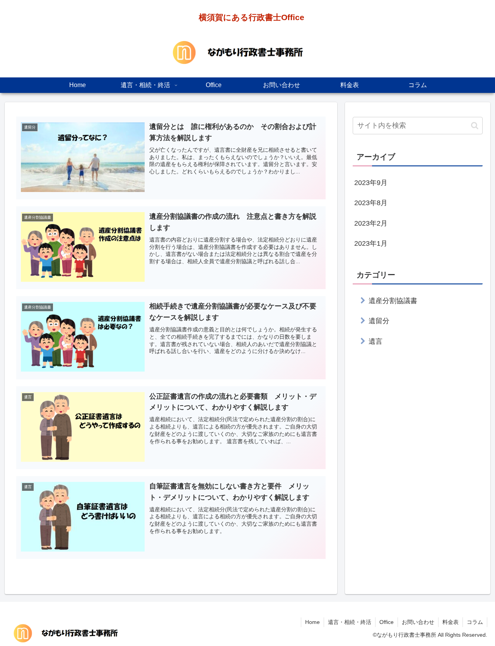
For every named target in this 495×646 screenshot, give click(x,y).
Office (386, 622)
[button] (474, 125)
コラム (475, 622)
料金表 (450, 622)
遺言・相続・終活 (349, 622)
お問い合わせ (418, 622)
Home (312, 622)
